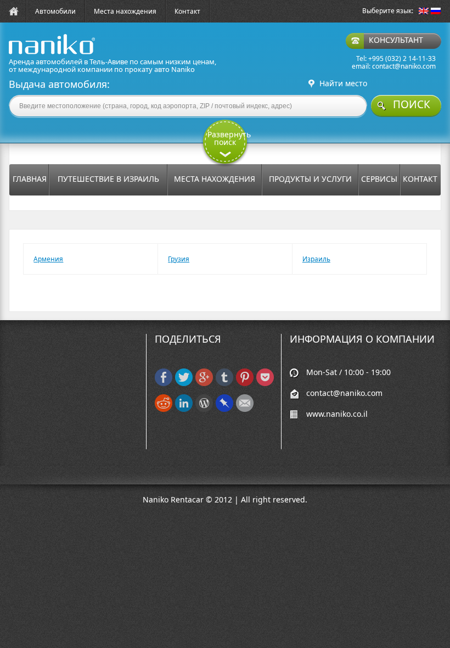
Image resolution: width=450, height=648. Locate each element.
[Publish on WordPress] (204, 409)
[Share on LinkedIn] (184, 409)
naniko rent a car (34, 54)
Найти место (343, 83)
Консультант (396, 40)
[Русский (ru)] (436, 11)
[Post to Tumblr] (224, 383)
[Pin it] (245, 383)
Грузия (178, 259)
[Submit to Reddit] (163, 409)
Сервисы (379, 179)
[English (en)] (424, 11)
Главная (30, 179)
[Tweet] (184, 383)
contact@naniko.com (404, 66)
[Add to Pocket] (265, 383)
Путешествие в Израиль (108, 179)
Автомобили (55, 11)
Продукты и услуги (310, 179)
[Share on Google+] (204, 383)
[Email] (245, 409)
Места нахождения (125, 11)
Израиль (316, 259)
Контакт (187, 11)
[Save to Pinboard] (224, 409)
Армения (48, 259)
